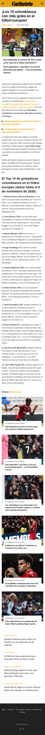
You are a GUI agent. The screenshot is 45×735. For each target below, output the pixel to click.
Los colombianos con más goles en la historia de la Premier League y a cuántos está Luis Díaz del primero (22, 507)
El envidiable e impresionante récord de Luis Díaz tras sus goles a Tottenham (21, 584)
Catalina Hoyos (7, 25)
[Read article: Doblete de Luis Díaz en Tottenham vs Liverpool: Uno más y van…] (22, 531)
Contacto (10, 709)
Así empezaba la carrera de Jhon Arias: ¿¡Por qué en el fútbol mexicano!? (22, 61)
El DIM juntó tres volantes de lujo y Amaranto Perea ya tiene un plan (20, 657)
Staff (3, 709)
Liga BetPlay (9, 652)
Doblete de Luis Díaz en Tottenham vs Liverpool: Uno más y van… (21, 546)
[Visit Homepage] (22, 3)
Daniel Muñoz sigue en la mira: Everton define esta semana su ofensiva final (22, 688)
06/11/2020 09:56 (22, 25)
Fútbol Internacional (13, 684)
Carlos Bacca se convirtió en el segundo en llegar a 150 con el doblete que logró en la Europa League (20, 104)
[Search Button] (42, 3)
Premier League (10, 635)
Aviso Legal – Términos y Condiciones (28, 709)
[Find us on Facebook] (20, 729)
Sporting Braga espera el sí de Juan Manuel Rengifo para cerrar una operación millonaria (20, 672)
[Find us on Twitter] (23, 729)
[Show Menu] (3, 3)
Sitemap (22, 712)
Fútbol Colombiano (12, 667)
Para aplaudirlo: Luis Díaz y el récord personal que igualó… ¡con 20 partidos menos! (22, 69)
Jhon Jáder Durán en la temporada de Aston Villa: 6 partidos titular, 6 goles (21, 622)
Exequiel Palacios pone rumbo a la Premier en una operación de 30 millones (20, 641)
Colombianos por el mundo (15, 423)
